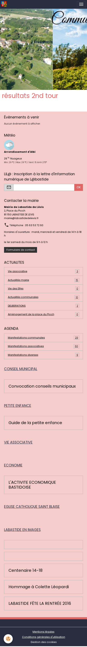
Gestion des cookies (44, 642)
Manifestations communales (43, 337)
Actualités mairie (43, 280)
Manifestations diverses (43, 355)
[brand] (4, 4)
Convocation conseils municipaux (42, 386)
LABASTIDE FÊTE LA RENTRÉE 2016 (39, 603)
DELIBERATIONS (43, 305)
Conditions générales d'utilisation (43, 637)
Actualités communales (43, 297)
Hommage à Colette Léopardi (38, 587)
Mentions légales (43, 631)
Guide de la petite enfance (35, 422)
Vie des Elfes (43, 288)
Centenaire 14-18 (25, 570)
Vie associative (43, 271)
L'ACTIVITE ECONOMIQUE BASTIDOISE (32, 485)
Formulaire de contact (20, 249)
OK (79, 187)
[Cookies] (8, 638)
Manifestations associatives (43, 346)
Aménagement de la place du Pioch (43, 314)
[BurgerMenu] (81, 4)
